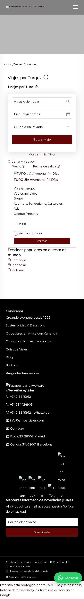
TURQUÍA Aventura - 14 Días (36, 180)
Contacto (17, 428)
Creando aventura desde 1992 (28, 317)
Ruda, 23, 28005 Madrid (27, 436)
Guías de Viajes (17, 349)
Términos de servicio (55, 590)
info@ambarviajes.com (27, 420)
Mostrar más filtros (42, 154)
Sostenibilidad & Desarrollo (25, 325)
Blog (9, 357)
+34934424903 (21, 404)
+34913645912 (20, 396)
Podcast (12, 365)
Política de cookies (60, 562)
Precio (17, 166)
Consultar (71, 578)
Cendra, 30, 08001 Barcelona (31, 444)
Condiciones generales (18, 562)
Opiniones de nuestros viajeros (28, 341)
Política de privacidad (18, 566)
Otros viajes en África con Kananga (31, 333)
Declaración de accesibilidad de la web (27, 570)
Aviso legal (40, 562)
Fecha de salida (45, 166)
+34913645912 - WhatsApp (30, 412)
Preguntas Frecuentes (22, 373)
